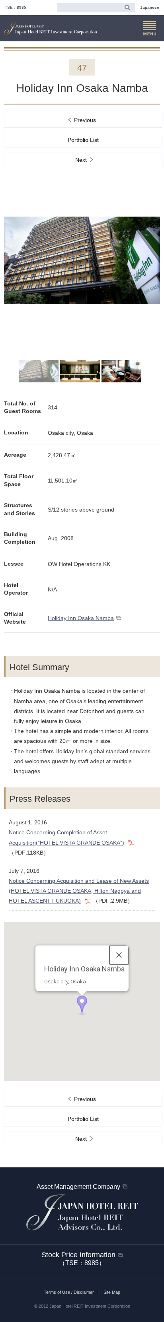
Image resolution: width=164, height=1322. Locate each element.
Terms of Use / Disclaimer (69, 1292)
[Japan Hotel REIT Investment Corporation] (50, 28)
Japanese (149, 7)
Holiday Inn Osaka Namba (81, 618)
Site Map (111, 1292)
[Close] (119, 954)
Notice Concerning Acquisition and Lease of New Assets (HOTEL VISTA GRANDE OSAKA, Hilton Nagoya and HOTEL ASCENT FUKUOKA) (79, 891)
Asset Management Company (78, 1186)
